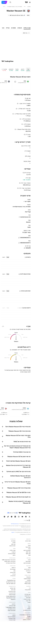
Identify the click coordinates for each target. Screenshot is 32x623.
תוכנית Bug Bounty (10, 597)
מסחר (29, 607)
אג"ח (29, 548)
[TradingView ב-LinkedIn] (15, 517)
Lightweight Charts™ (10, 607)
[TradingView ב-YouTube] (22, 517)
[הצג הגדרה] (25, 98)
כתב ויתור (13, 589)
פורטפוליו (28, 577)
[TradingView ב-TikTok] (8, 517)
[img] (10, 15)
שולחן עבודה (28, 589)
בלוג (14, 570)
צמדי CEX (28, 552)
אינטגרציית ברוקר (11, 616)
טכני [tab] (3, 28)
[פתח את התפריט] (29, 2)
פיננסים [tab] (20, 28)
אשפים (29, 616)
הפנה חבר (28, 597)
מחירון (14, 542)
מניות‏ (29, 545)
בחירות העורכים (27, 610)
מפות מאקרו (28, 582)
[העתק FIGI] (19, 242)
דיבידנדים (28, 570)
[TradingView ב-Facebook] (26, 517)
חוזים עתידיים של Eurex (10, 561)
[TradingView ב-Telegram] (12, 517)
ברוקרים (13, 552)
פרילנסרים (28, 618)
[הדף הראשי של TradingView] (26, 2)
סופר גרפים (28, 541)
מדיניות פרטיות (12, 591)
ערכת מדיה (12, 575)
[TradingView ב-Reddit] (4, 517)
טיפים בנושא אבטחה (10, 596)
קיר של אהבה (28, 596)
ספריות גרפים (12, 605)
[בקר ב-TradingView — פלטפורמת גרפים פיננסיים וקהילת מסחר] (7, 61)
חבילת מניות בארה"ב (10, 563)
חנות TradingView (11, 580)
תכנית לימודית (12, 620)
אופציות (29, 580)
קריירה (14, 574)
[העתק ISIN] (19, 237)
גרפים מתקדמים (11, 609)
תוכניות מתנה (12, 545)
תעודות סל (28, 547)
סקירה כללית (12, 550)
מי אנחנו (13, 567)
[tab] (7, 257)
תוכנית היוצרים (27, 599)
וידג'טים (13, 604)
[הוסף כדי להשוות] (15, 81)
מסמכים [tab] (13, 28)
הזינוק (14, 555)
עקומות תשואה (27, 578)
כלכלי (29, 567)
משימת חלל (12, 569)
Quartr (13, 532)
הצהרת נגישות (12, 594)
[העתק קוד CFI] (24, 248)
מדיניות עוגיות (12, 593)
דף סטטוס (13, 599)
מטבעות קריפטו (27, 550)
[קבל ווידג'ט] (2, 326)
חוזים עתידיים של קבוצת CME (8, 559)
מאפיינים (13, 541)
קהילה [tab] (7, 28)
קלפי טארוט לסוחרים (10, 582)
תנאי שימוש (12, 588)
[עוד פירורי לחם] (24, 6)
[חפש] (10, 2)
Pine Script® (28, 583)
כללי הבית (28, 600)
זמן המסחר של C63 (10, 583)
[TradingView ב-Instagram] (19, 517)
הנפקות (29, 572)
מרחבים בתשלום (27, 619)
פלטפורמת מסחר (11, 610)
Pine (29, 555)
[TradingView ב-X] (29, 517)
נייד (30, 588)
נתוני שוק (13, 544)
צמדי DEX (28, 553)
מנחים (29, 602)
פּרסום (14, 615)
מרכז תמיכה (12, 572)
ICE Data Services (15, 523)
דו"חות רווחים (27, 569)
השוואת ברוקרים (11, 553)
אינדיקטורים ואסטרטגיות (25, 614)
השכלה (29, 608)
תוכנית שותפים (12, 618)
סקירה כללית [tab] (27, 28)
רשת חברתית (28, 594)
